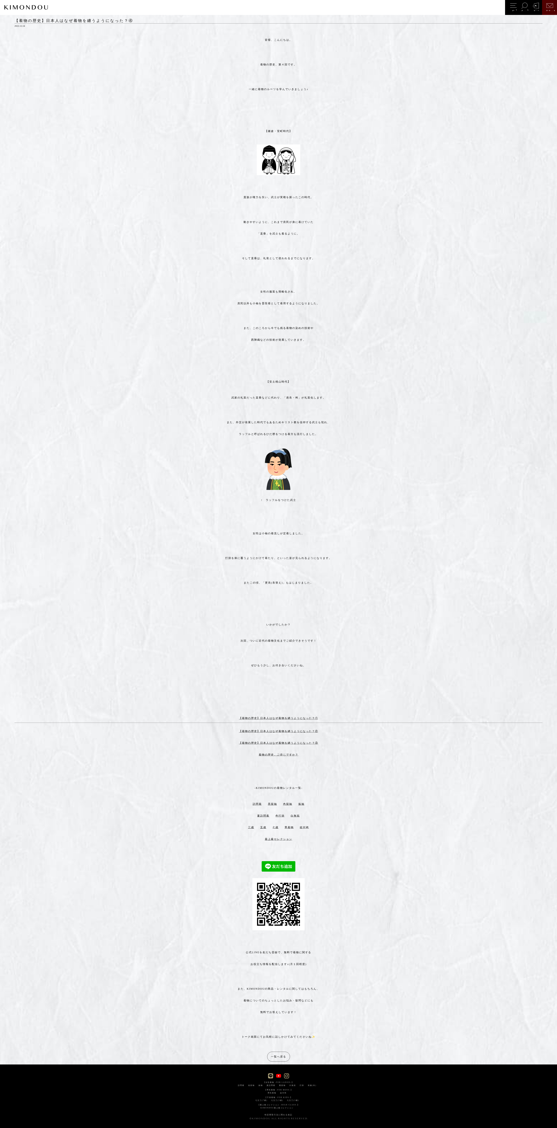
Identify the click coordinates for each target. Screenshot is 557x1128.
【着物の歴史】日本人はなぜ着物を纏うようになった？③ (278, 743)
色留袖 (287, 804)
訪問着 (257, 804)
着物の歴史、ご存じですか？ (278, 754)
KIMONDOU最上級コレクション (277, 1108)
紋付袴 (304, 827)
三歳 (251, 827)
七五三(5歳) (277, 1100)
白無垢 (295, 815)
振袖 (301, 804)
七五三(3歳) (293, 1100)
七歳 (275, 827)
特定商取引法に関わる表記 (278, 1115)
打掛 (302, 1085)
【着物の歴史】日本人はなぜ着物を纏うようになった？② (278, 731)
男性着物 (272, 1093)
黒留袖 (272, 804)
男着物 (289, 827)
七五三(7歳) (261, 1100)
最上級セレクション (278, 839)
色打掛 (280, 815)
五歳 (263, 827)
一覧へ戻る (278, 1056)
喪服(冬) (312, 1085)
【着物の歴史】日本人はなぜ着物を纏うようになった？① (278, 718)
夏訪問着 (263, 815)
